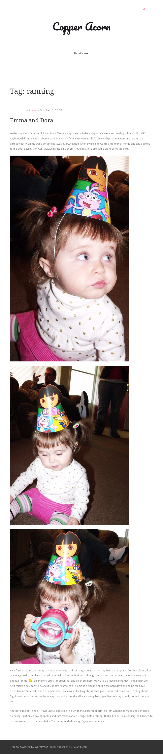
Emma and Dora (31, 120)
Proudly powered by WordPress (29, 747)
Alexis (32, 110)
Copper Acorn (81, 26)
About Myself (81, 53)
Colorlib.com (80, 747)
